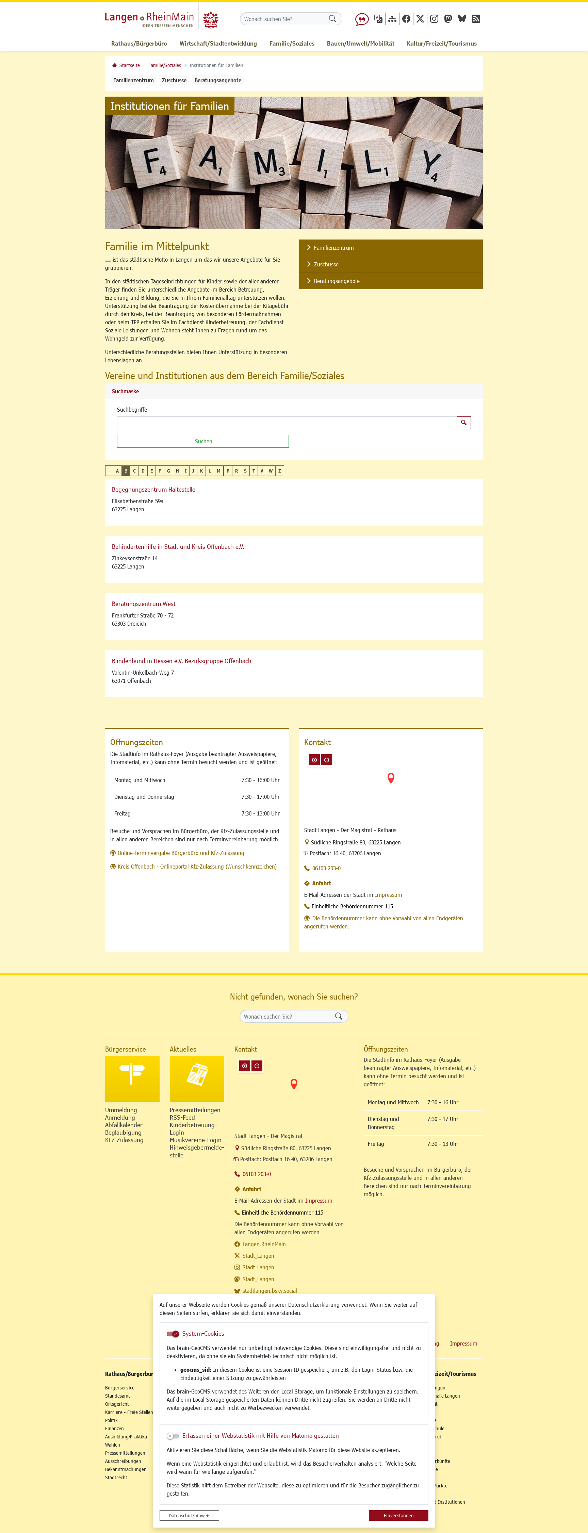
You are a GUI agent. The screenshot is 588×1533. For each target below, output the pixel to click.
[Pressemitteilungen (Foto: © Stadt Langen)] (197, 1079)
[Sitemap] (392, 18)
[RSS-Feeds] (476, 18)
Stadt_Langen (258, 1255)
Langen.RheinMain (264, 1244)
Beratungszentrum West (144, 603)
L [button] (210, 471)
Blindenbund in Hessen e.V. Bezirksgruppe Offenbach (181, 660)
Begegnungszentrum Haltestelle (153, 489)
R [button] (236, 471)
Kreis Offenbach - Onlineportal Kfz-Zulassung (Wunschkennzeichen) (197, 866)
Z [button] (279, 471)
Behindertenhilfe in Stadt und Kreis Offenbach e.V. (178, 546)
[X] (420, 18)
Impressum (388, 894)
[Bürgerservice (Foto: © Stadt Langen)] (132, 1079)
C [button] (134, 471)
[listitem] (391, 248)
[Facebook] (406, 18)
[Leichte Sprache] (362, 19)
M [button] (218, 471)
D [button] (143, 471)
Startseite (129, 65)
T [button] (253, 471)
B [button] (126, 471)
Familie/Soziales (164, 65)
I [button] (185, 471)
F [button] (160, 471)
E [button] (151, 471)
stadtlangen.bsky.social (270, 1290)
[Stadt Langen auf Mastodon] (448, 18)
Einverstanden (399, 1515)
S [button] (245, 471)
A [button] (117, 471)
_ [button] (109, 471)
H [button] (177, 471)
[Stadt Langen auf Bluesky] (462, 18)
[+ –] (391, 784)
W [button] (271, 471)
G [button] (168, 471)
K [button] (201, 471)
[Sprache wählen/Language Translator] (378, 18)
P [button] (228, 471)
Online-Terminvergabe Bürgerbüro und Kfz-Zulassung (181, 853)
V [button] (262, 471)
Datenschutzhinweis (189, 1515)
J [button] (193, 471)
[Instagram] (434, 18)
